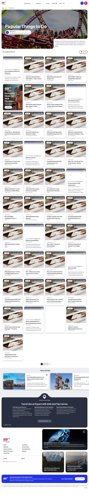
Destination (12, 31)
